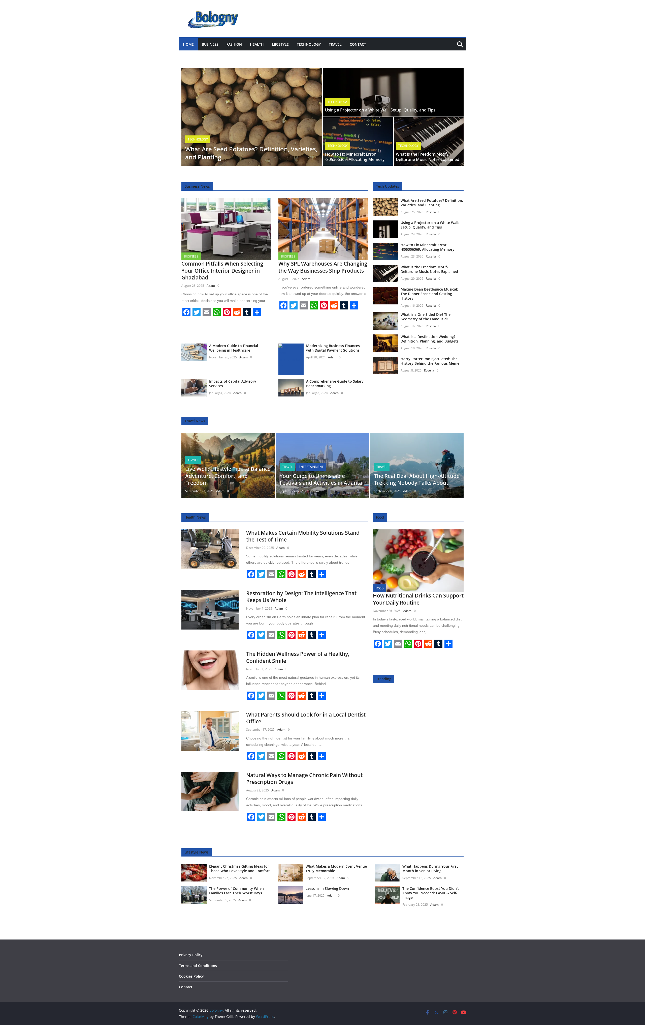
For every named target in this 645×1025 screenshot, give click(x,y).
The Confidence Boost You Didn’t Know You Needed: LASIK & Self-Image (430, 893)
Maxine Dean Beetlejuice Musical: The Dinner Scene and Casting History (429, 294)
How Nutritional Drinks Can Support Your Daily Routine (418, 599)
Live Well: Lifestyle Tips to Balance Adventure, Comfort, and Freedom (228, 475)
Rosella (431, 212)
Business (210, 44)
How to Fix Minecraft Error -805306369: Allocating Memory (354, 156)
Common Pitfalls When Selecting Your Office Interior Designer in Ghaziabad (222, 270)
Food (379, 588)
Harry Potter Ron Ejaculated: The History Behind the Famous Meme (430, 361)
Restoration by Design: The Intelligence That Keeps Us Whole (301, 597)
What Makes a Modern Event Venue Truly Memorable (336, 868)
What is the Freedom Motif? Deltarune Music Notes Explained (427, 156)
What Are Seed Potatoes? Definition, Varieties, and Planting (251, 153)
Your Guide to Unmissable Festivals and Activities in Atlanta (321, 479)
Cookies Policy (191, 976)
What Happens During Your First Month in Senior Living (430, 868)
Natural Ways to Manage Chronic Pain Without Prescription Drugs (304, 778)
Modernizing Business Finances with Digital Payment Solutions (333, 348)
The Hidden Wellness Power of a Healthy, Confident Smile (297, 657)
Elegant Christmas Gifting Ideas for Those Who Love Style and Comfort (239, 868)
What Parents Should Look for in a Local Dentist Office (306, 718)
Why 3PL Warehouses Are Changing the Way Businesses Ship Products (322, 267)
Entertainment (311, 467)
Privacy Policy (191, 954)
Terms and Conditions (198, 965)
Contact (358, 44)
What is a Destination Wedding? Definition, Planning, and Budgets (430, 339)
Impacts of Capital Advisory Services (232, 383)
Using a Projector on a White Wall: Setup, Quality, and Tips (380, 110)
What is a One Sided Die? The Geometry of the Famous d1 (425, 316)
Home (188, 44)
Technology (309, 44)
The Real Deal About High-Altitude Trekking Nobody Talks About (417, 479)
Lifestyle (280, 44)
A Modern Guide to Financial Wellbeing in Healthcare (233, 348)
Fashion (234, 44)
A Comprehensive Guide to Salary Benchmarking (335, 383)
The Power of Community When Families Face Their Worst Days (236, 890)
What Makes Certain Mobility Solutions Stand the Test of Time (303, 536)
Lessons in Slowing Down (327, 888)
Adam (211, 285)
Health (257, 44)
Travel (335, 44)
